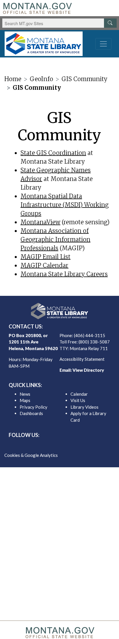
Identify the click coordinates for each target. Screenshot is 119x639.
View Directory (88, 370)
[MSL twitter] (55, 445)
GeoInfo (41, 79)
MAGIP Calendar (44, 265)
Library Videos (84, 407)
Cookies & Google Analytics (31, 455)
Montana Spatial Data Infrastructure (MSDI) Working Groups (65, 205)
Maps (25, 400)
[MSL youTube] (73, 445)
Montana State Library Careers (64, 274)
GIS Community (84, 79)
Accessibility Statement (82, 359)
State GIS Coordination (53, 152)
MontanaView (40, 222)
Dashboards (31, 413)
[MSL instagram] (64, 445)
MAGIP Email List (45, 256)
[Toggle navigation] (103, 44)
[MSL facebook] (45, 445)
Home (12, 79)
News (25, 394)
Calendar (79, 394)
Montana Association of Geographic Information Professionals (55, 239)
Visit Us (77, 400)
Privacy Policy (33, 407)
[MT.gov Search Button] (110, 23)
